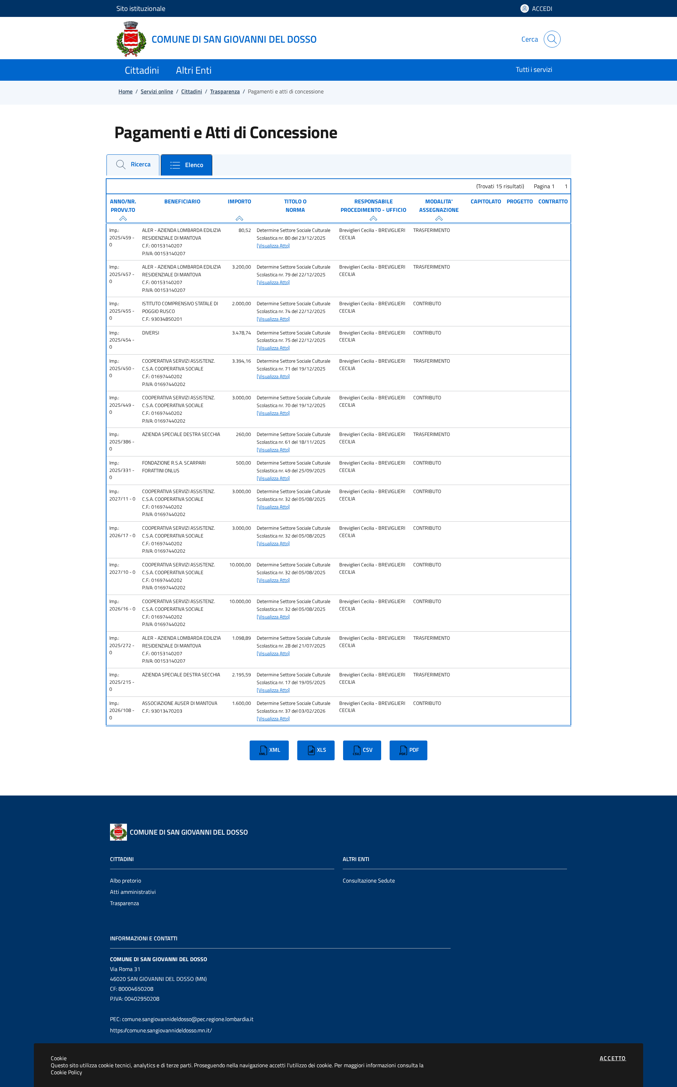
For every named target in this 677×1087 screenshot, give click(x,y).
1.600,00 (241, 703)
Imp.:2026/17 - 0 (122, 531)
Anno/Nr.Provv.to (123, 205)
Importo (239, 201)
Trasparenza (124, 903)
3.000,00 (241, 397)
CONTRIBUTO (427, 303)
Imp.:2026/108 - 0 (121, 710)
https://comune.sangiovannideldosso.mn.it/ (161, 1030)
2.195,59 (241, 674)
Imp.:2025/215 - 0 (121, 682)
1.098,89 (241, 637)
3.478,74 (241, 332)
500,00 (243, 462)
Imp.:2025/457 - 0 (121, 274)
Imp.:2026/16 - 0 (122, 605)
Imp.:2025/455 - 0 (121, 310)
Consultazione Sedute (369, 880)
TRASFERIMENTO (431, 230)
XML (274, 749)
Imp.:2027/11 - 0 (122, 495)
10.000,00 (240, 564)
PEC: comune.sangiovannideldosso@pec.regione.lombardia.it (182, 1019)
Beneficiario (182, 201)
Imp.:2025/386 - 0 (121, 441)
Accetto (613, 1058)
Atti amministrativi (133, 892)
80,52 (245, 230)
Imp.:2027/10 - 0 (122, 568)
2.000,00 (241, 303)
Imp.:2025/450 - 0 (121, 368)
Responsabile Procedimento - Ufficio (373, 205)
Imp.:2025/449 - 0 (121, 405)
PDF (414, 749)
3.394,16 (241, 360)
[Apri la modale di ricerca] (552, 39)
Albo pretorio (125, 880)
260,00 (243, 434)
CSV (368, 749)
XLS (321, 749)
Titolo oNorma (295, 205)
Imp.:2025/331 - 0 (121, 470)
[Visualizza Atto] (273, 245)
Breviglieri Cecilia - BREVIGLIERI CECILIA (372, 234)
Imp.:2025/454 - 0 (121, 340)
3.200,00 (241, 266)
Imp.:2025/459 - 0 (121, 237)
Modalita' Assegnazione (439, 205)
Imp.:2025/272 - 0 (121, 645)
